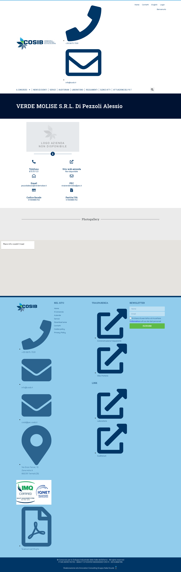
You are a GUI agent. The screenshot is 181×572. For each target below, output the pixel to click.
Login (162, 4)
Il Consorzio (21, 89)
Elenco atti (105, 89)
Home (136, 4)
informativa (135, 321)
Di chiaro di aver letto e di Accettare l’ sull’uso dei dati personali (145, 320)
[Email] (34, 176)
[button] (152, 89)
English (154, 4)
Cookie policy (59, 329)
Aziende (57, 315)
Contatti (145, 4)
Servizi (53, 89)
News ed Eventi (40, 89)
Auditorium (64, 89)
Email (34, 183)
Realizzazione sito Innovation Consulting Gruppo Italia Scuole (88, 568)
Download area (60, 322)
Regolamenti (92, 89)
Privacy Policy (60, 332)
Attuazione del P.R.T (122, 89)
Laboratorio (77, 89)
